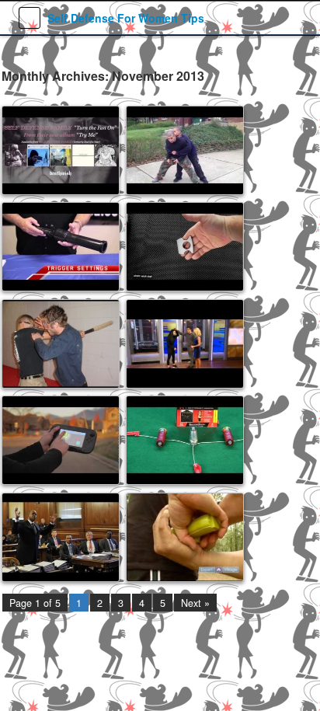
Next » (195, 603)
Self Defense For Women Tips (125, 18)
